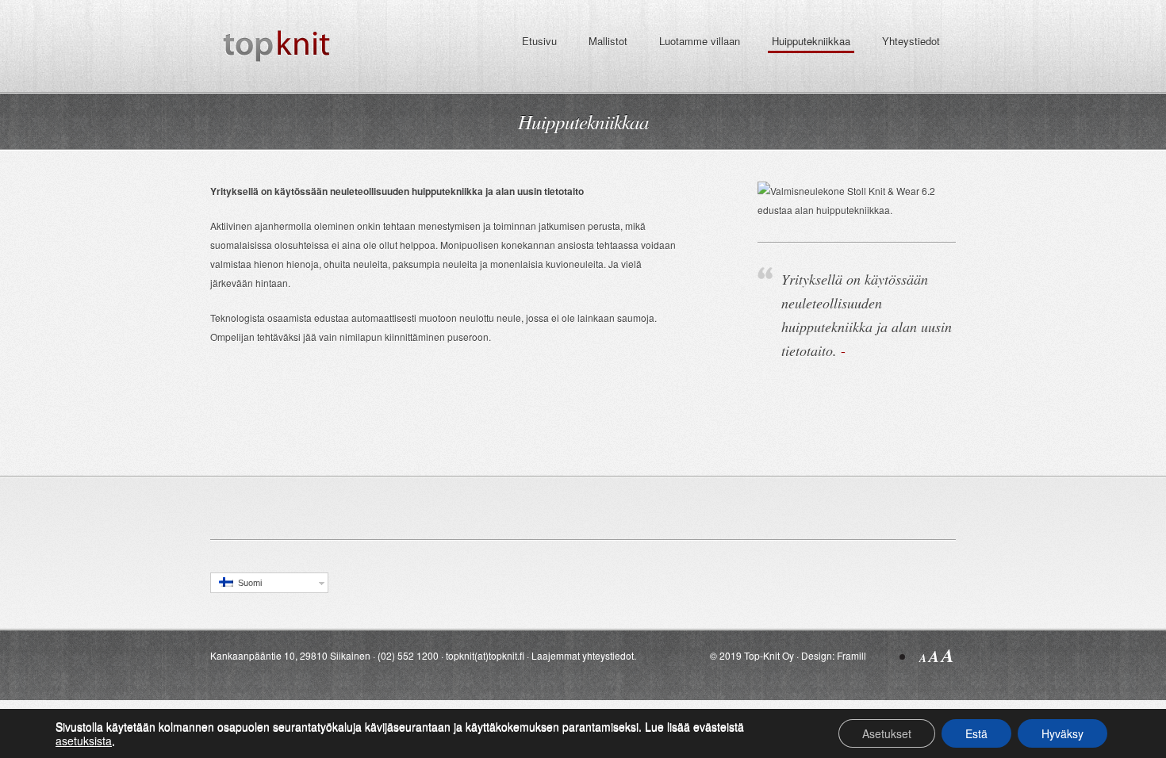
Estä (976, 733)
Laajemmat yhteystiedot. (583, 655)
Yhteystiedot (911, 40)
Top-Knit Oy (769, 655)
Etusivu (539, 40)
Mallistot (608, 40)
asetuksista (84, 740)
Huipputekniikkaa (811, 40)
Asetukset (886, 733)
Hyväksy (1062, 733)
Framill (851, 655)
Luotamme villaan (699, 40)
